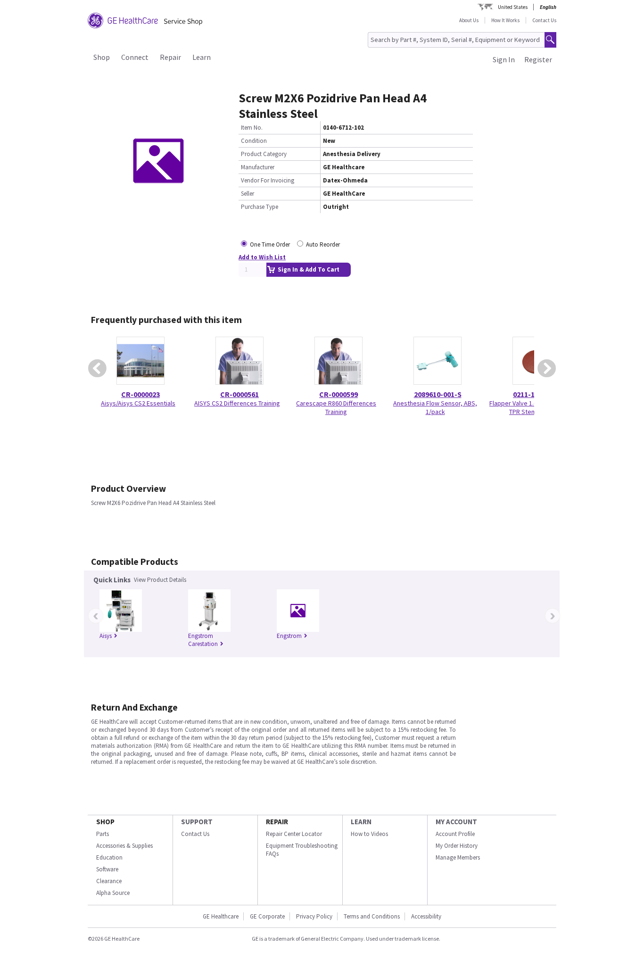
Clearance (109, 881)
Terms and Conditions (372, 916)
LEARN (361, 821)
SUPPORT (197, 821)
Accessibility (426, 916)
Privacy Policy (314, 916)
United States (513, 7)
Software (107, 869)
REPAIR (277, 821)
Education (109, 857)
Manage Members (458, 857)
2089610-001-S (438, 394)
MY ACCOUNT (456, 821)
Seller (247, 194)
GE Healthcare (221, 916)
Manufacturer (257, 167)
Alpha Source (113, 893)
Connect (135, 57)
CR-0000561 (239, 394)
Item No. (252, 128)
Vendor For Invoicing (267, 180)
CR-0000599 (338, 394)
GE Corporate (267, 916)
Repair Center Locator (294, 834)
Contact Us (544, 20)
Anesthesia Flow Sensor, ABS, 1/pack (435, 407)
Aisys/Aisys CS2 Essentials (138, 403)
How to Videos (369, 834)
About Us (469, 20)
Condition (254, 141)
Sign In (504, 59)
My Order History (457, 846)
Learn (201, 57)
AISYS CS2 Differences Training (237, 403)
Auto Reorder (323, 244)
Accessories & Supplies (124, 846)
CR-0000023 (140, 394)
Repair (170, 57)
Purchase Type (259, 207)
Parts (102, 834)
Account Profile (455, 834)
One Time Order (270, 244)
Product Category (264, 154)
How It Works (505, 20)
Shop (101, 57)
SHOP (105, 821)
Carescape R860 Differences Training (336, 407)
